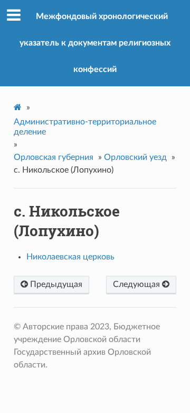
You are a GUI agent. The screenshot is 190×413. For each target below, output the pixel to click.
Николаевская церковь (70, 257)
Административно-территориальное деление (85, 127)
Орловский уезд (135, 157)
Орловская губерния (53, 157)
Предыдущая (55, 284)
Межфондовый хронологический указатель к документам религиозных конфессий (95, 43)
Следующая (137, 284)
